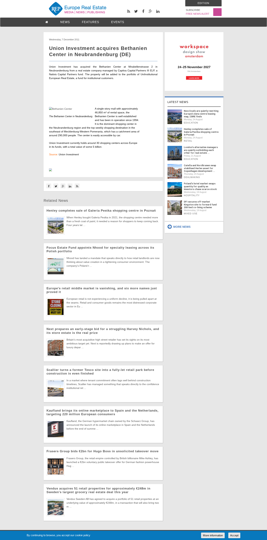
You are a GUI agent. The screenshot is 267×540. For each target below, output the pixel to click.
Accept (234, 535)
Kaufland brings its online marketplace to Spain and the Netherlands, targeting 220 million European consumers (102, 412)
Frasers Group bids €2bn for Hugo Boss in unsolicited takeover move (102, 451)
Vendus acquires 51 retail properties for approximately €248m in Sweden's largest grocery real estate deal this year (98, 490)
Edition (203, 3)
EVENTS (117, 22)
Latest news (177, 102)
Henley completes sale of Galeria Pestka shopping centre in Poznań (101, 210)
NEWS (65, 22)
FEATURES (90, 22)
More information (213, 535)
